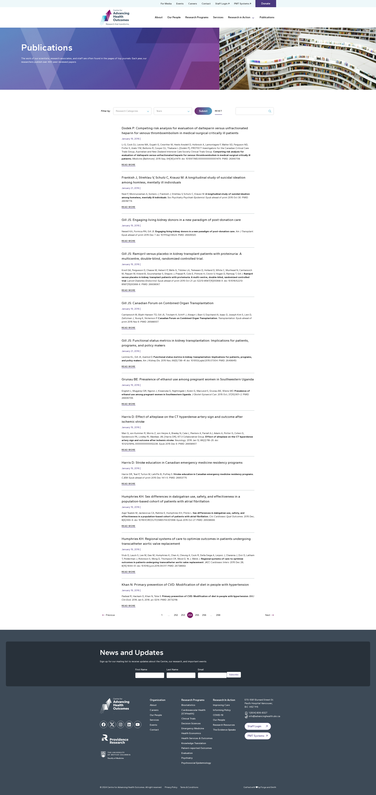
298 (218, 615)
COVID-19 (218, 715)
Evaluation (187, 753)
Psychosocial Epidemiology (196, 763)
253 (183, 615)
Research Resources (224, 724)
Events (180, 3)
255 (197, 615)
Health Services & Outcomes (197, 738)
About (159, 17)
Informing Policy (222, 710)
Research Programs (196, 17)
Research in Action (239, 17)
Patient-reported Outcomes (196, 748)
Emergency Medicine (192, 728)
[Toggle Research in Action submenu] (254, 17)
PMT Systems (241, 3)
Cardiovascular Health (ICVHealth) (193, 712)
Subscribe (233, 674)
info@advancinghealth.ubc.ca (264, 716)
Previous (110, 615)
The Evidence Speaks (224, 729)
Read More (128, 164)
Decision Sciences (191, 723)
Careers (192, 3)
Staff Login (221, 3)
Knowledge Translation (193, 743)
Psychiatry (187, 758)
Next (267, 615)
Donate (265, 3)
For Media (166, 3)
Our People (174, 17)
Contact (206, 3)
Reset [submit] (218, 111)
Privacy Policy (171, 787)
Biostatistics (188, 705)
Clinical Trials (188, 718)
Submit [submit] (203, 111)
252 (176, 615)
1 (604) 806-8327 (258, 712)
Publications (267, 17)
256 (204, 615)
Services (218, 17)
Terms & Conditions (189, 787)
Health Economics (191, 733)
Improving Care (221, 705)
